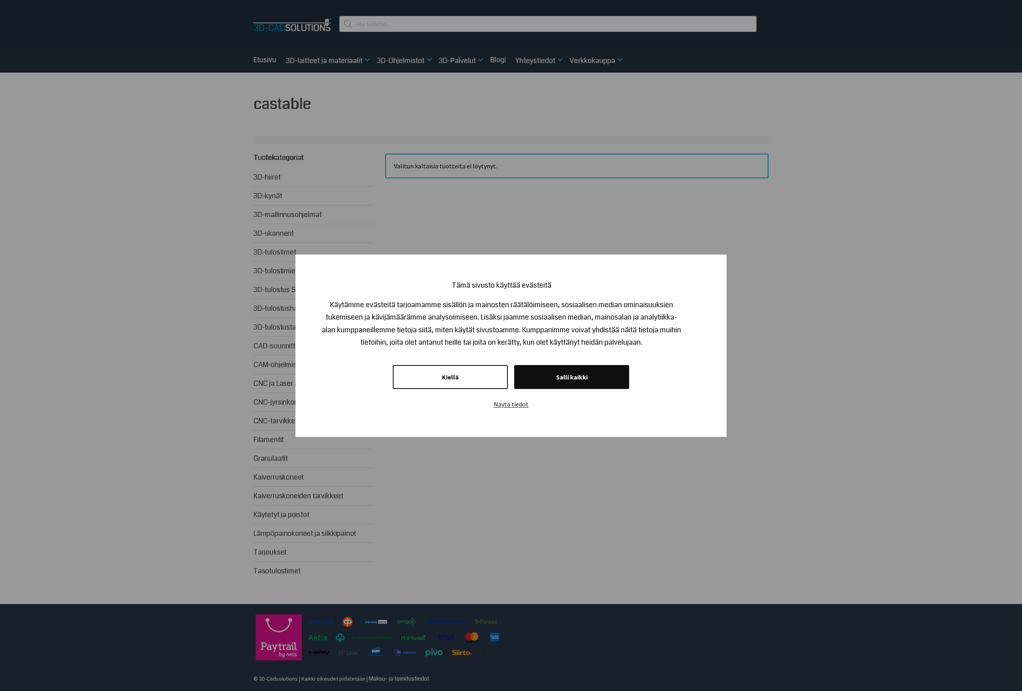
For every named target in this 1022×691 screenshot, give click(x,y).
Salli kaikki (572, 377)
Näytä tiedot (511, 404)
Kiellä (450, 377)
